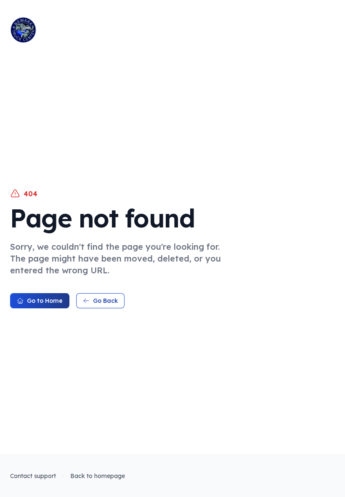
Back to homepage (97, 476)
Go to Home (45, 301)
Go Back (105, 301)
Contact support (33, 476)
